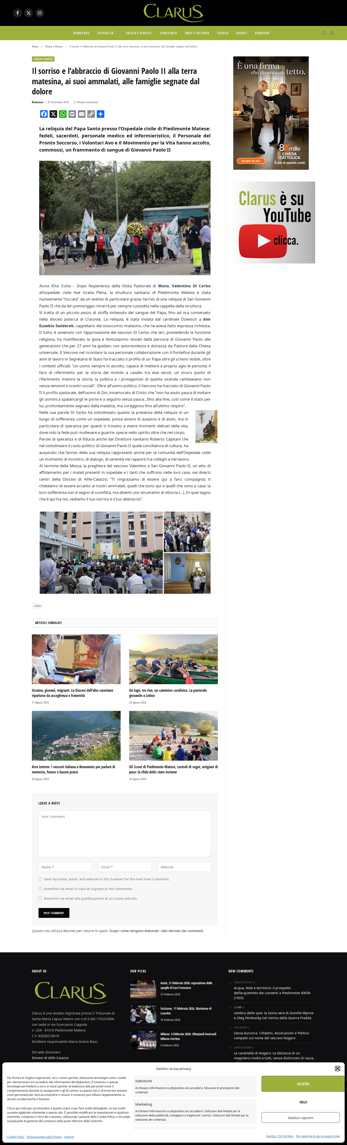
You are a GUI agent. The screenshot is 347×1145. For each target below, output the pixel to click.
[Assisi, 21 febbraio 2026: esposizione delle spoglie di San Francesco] (143, 989)
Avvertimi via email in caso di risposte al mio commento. (88, 888)
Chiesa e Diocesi (139, 33)
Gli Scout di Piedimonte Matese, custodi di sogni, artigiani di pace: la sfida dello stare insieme (173, 769)
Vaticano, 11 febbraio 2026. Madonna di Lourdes (186, 1010)
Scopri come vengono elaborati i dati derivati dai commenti (156, 931)
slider (37, 606)
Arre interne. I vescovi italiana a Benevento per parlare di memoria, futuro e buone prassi (73, 769)
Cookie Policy (15, 1137)
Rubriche (262, 33)
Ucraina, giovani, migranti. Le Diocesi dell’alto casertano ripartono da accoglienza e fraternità (72, 693)
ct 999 (237, 1007)
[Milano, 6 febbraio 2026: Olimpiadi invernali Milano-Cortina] (143, 1040)
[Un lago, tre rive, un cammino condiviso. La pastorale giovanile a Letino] (173, 659)
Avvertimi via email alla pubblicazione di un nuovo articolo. (90, 898)
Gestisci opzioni (300, 1117)
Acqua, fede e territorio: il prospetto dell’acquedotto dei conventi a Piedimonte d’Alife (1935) (272, 993)
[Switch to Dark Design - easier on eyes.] (324, 33)
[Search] (331, 33)
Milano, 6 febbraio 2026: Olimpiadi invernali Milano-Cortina (188, 1036)
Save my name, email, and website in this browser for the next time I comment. (107, 879)
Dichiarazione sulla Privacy (44, 1137)
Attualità (106, 33)
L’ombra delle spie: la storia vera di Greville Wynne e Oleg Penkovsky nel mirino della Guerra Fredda (273, 1015)
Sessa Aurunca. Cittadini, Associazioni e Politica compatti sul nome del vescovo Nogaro (271, 1035)
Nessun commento (87, 102)
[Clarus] (173, 13)
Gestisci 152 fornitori (280, 1136)
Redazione (37, 102)
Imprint (69, 1137)
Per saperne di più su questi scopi (318, 1136)
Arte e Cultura (197, 33)
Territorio (168, 33)
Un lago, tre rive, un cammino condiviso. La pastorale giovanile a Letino (168, 693)
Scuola (223, 33)
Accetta (303, 1083)
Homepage (81, 33)
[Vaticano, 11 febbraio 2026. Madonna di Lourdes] (143, 1015)
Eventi (241, 33)
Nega (303, 1102)
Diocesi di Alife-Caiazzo (50, 1058)
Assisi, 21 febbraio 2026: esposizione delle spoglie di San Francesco (186, 985)
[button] (337, 1068)
